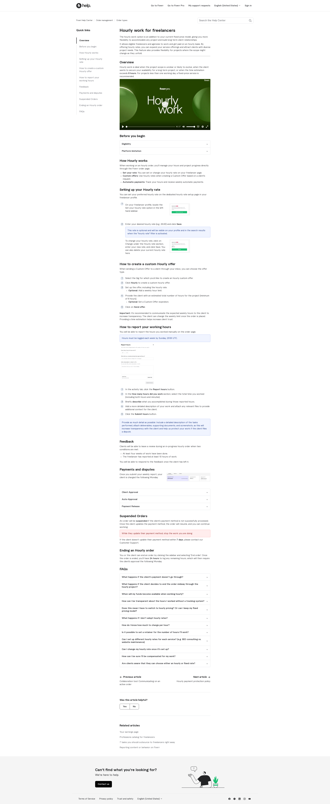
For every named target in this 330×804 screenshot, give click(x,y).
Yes (125, 707)
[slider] (150, 126)
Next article (200, 677)
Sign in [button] (248, 6)
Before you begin (87, 47)
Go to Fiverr (157, 6)
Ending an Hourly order (90, 105)
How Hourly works (88, 53)
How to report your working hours (89, 79)
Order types (121, 20)
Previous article (132, 677)
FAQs (81, 112)
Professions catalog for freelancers (137, 737)
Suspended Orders (88, 99)
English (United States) (226, 6)
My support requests (199, 6)
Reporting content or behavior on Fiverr (140, 747)
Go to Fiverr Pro (176, 6)
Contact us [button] (103, 784)
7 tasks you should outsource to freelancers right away (147, 742)
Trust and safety (125, 799)
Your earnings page (129, 732)
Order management (104, 20)
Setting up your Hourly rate (90, 60)
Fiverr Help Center (84, 20)
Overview (84, 41)
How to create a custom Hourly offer (91, 69)
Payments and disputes (90, 93)
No (134, 707)
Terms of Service (86, 799)
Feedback (84, 87)
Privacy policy (106, 799)
